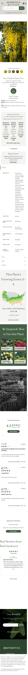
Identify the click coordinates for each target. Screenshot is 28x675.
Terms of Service (7, 669)
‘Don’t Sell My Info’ (8, 666)
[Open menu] (2, 3)
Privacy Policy (17, 669)
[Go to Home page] (13, 3)
